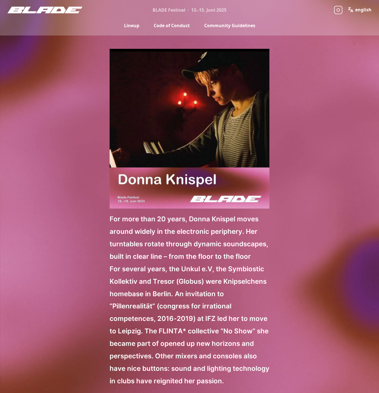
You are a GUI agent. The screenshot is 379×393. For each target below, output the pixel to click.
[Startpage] (47, 10)
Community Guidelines (229, 25)
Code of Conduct (172, 25)
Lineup (131, 25)
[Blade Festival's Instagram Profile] (338, 10)
